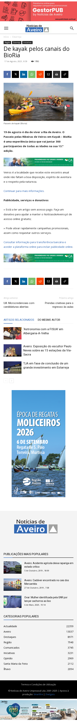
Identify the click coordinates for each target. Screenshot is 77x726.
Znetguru (50, 694)
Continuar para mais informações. (24, 191)
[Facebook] (7, 74)
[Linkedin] (23, 74)
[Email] (48, 74)
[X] (15, 74)
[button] (72, 28)
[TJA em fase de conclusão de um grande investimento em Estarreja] (12, 367)
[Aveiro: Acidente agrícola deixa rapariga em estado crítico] (12, 567)
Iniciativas (27, 42)
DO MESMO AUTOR (49, 319)
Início (6, 36)
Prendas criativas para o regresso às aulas (59, 304)
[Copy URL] (64, 74)
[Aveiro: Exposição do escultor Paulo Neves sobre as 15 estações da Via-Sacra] (12, 350)
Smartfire (38, 694)
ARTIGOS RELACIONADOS (19, 319)
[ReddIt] (40, 74)
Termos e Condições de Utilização (38, 684)
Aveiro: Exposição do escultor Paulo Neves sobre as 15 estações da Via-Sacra (47, 350)
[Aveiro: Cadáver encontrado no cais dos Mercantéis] (12, 584)
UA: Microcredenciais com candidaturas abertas (19, 304)
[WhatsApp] (31, 74)
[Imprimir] (56, 74)
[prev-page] (6, 381)
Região (7, 42)
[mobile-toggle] (6, 28)
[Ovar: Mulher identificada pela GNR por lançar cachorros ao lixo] (12, 602)
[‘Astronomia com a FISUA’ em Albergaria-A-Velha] (12, 333)
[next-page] (11, 381)
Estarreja (16, 36)
